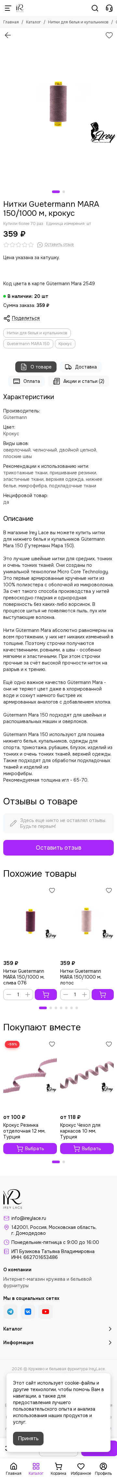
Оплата (31, 381)
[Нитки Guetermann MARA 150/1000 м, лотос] (87, 921)
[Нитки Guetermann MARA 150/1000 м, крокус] (58, 106)
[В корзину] (46, 994)
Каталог (33, 22)
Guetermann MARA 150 (28, 343)
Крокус (65, 343)
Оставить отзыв (58, 847)
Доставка (86, 367)
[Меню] (8, 8)
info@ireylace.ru (28, 1218)
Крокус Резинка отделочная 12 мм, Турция (24, 1131)
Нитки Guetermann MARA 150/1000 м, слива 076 (24, 977)
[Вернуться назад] (7, 35)
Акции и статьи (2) (83, 381)
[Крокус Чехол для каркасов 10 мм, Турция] (87, 1074)
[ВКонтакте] (28, 1311)
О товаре (41, 367)
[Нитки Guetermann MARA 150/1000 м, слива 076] (30, 921)
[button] (56, 191)
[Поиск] (95, 8)
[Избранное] (109, 35)
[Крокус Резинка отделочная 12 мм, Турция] (30, 1074)
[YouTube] (45, 1311)
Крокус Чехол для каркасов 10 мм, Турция (80, 1131)
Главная (11, 22)
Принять (28, 1438)
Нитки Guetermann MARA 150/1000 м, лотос (80, 977)
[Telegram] (10, 1311)
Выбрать (34, 1148)
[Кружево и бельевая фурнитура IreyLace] (20, 8)
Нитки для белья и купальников (78, 22)
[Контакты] (109, 8)
